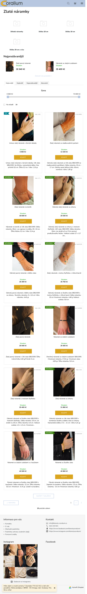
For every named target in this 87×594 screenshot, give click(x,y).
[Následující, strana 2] (76, 503)
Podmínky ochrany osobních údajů (17, 532)
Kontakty (8, 524)
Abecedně (44, 83)
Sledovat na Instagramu (22, 582)
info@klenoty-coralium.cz (58, 523)
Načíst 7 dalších (43, 496)
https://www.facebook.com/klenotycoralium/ (64, 528)
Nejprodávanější (32, 83)
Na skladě (11, 105)
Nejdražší (20, 83)
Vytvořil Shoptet (78, 587)
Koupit (23, 157)
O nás (7, 526)
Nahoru (11, 503)
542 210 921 (53, 526)
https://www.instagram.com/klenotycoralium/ (65, 531)
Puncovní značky (11, 534)
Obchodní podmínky (12, 529)
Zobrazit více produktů (43, 76)
